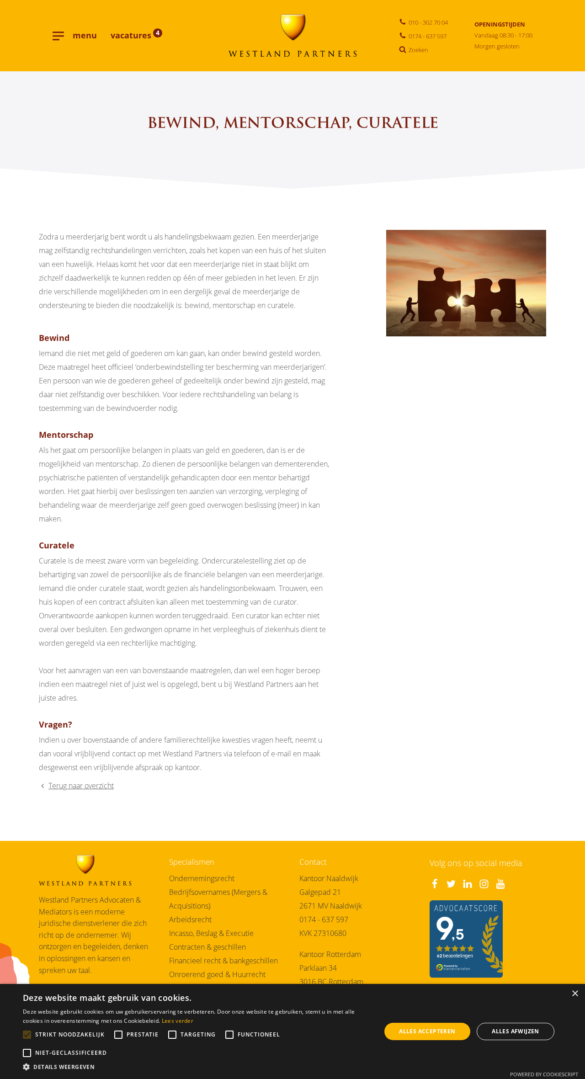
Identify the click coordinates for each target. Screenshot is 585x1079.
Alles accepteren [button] (427, 1031)
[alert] (292, 1031)
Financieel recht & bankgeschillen (223, 961)
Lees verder (177, 1021)
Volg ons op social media (476, 862)
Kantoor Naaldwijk (328, 878)
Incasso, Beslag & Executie (211, 933)
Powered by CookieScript (544, 1074)
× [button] (574, 993)
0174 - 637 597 (323, 919)
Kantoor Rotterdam (330, 954)
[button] (197, 1067)
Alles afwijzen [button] (515, 1031)
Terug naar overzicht (81, 786)
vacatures (135, 35)
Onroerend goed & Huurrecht (217, 974)
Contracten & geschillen (207, 947)
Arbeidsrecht (190, 919)
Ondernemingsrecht (201, 878)
